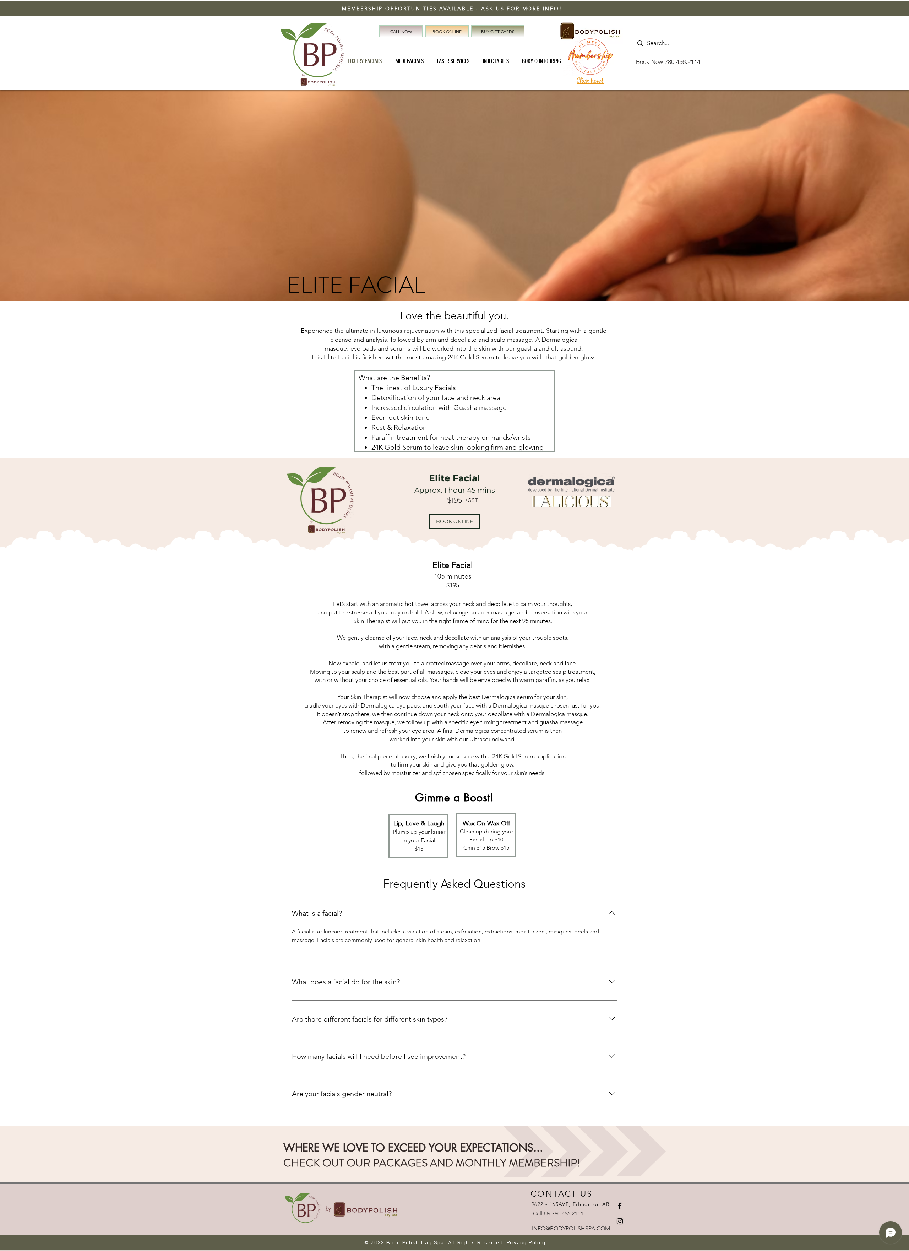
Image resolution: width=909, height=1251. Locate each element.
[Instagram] (620, 1221)
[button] (454, 521)
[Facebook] (620, 1206)
